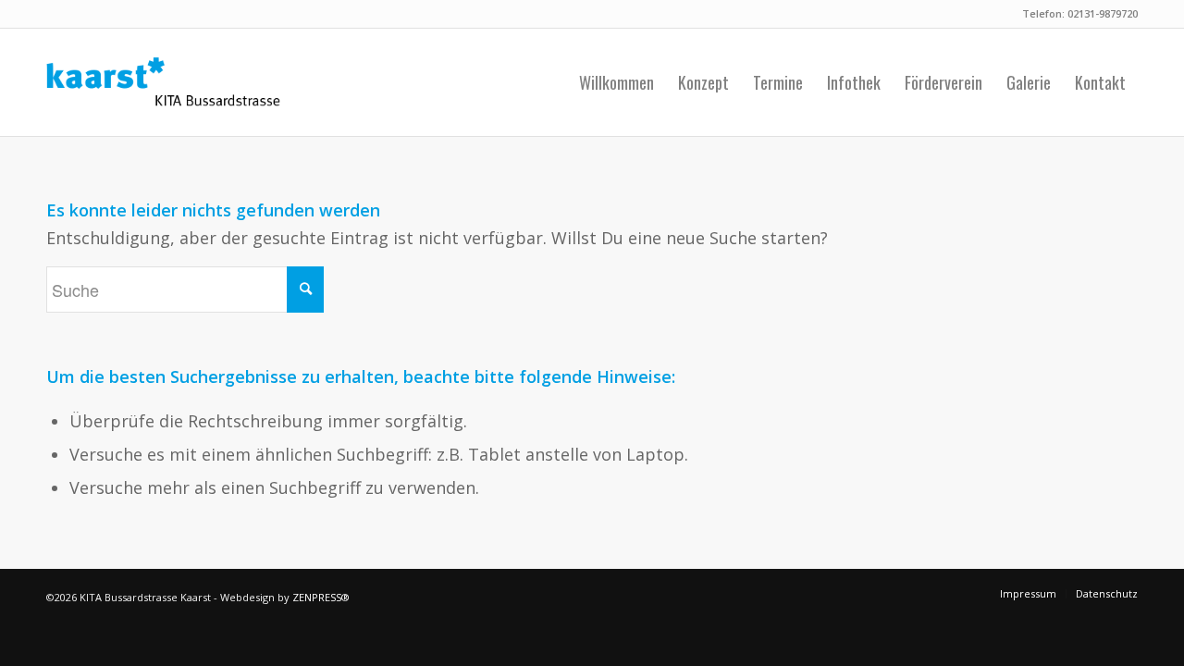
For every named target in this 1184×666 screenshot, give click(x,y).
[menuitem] (616, 82)
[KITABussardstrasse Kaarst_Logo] (163, 82)
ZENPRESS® (321, 597)
